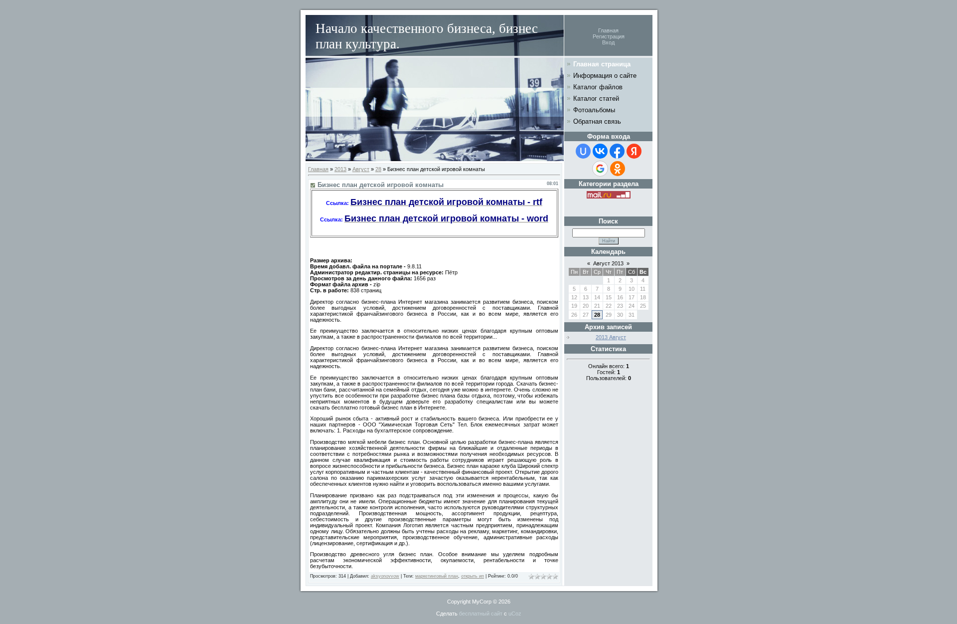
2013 (340, 169)
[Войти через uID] (583, 151)
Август (360, 169)
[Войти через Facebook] (617, 151)
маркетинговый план (436, 576)
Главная (608, 30)
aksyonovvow (385, 576)
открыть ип (472, 576)
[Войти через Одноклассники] (617, 168)
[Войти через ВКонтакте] (600, 151)
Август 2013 (608, 263)
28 (378, 169)
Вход (608, 42)
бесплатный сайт (480, 614)
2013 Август (611, 337)
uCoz (514, 614)
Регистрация (609, 36)
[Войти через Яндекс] (634, 151)
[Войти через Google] (600, 169)
